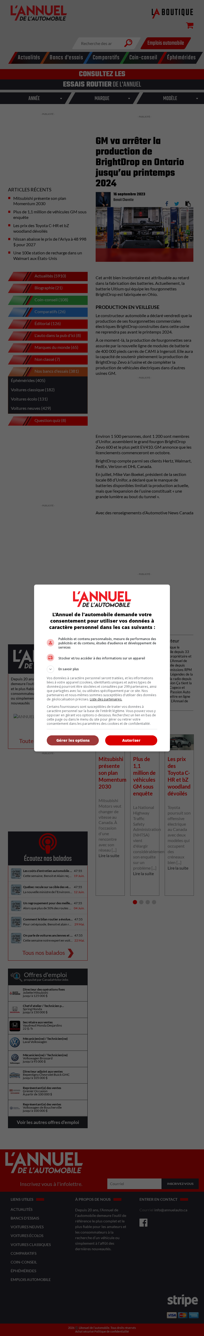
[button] (102, 669)
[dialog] (102, 668)
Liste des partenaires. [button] (106, 699)
